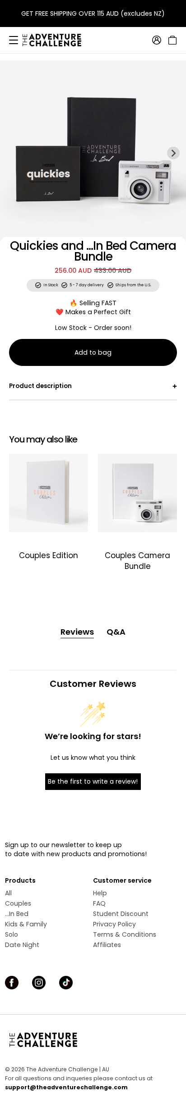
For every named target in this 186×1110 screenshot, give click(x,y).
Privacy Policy (114, 924)
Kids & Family (26, 924)
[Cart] (171, 40)
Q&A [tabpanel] (116, 631)
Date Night (22, 945)
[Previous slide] (12, 153)
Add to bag (93, 352)
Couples (18, 903)
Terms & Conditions (124, 934)
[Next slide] (173, 153)
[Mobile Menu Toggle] (14, 40)
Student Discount (121, 914)
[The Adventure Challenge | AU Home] (56, 40)
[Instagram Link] (38, 982)
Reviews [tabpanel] (77, 631)
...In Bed (16, 914)
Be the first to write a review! (93, 781)
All (8, 893)
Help (100, 893)
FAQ (99, 903)
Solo (11, 934)
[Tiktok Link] (65, 982)
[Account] (156, 40)
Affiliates (107, 945)
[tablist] (93, 632)
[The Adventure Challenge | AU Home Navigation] (93, 1040)
